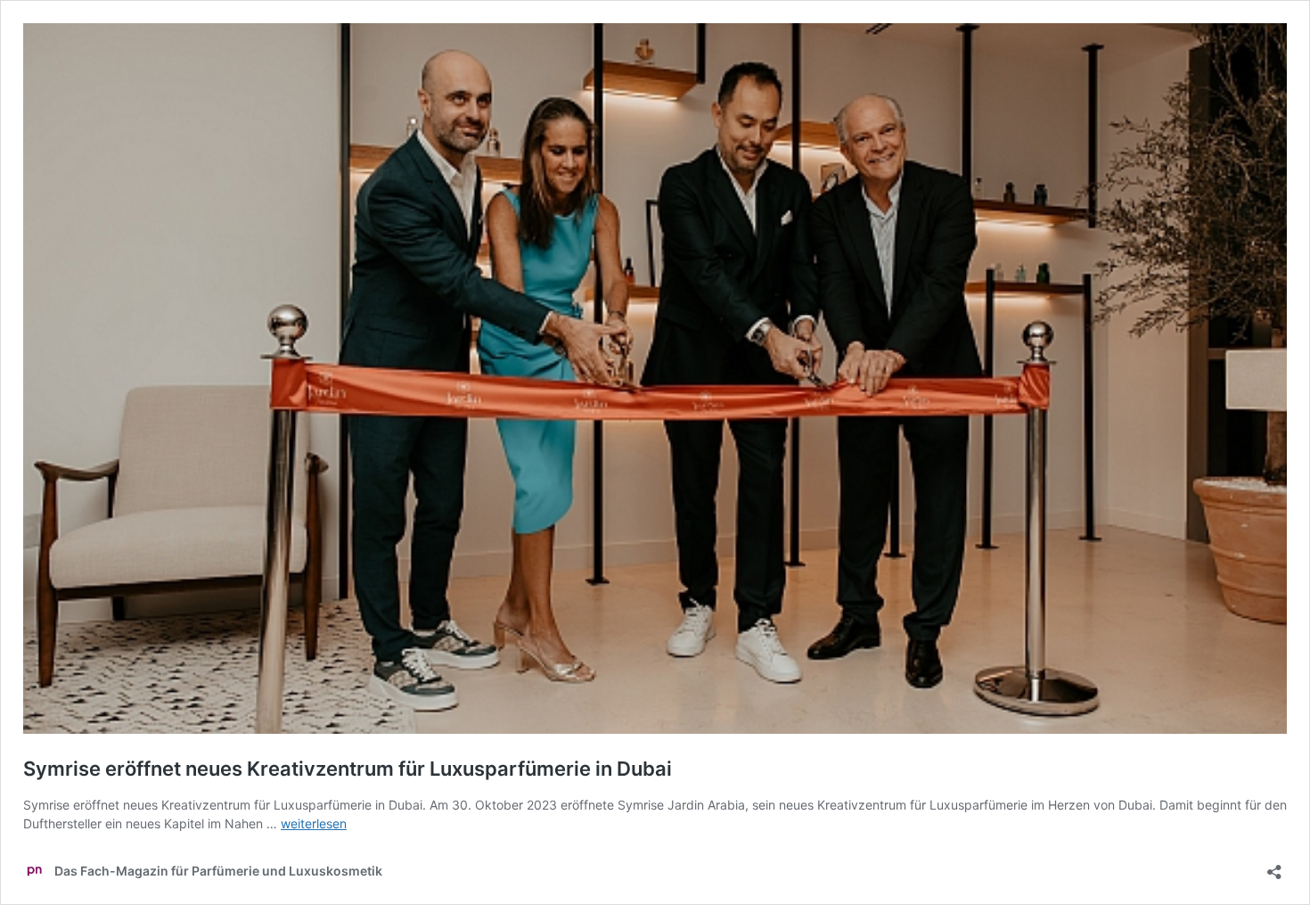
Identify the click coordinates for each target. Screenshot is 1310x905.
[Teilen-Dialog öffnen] (1274, 866)
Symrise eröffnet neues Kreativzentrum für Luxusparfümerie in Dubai (347, 768)
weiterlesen (314, 823)
